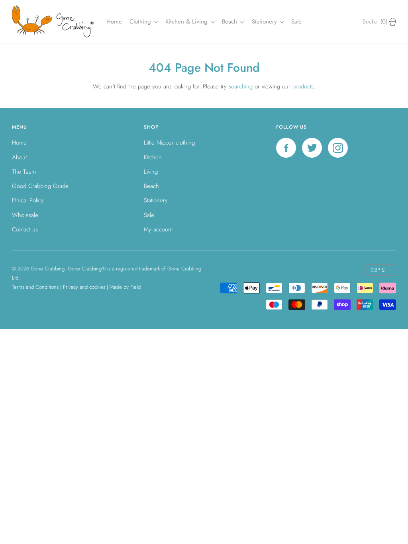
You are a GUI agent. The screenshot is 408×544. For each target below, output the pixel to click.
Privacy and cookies (84, 287)
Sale (296, 21)
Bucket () (376, 21)
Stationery (156, 200)
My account (158, 229)
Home (114, 21)
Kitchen (153, 157)
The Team (24, 171)
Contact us (25, 229)
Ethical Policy (28, 200)
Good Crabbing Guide (40, 186)
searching (241, 86)
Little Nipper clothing (169, 142)
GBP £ (378, 270)
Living (151, 171)
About (19, 157)
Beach (230, 21)
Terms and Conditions (35, 287)
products (303, 86)
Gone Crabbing (48, 268)
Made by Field (125, 287)
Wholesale (25, 215)
